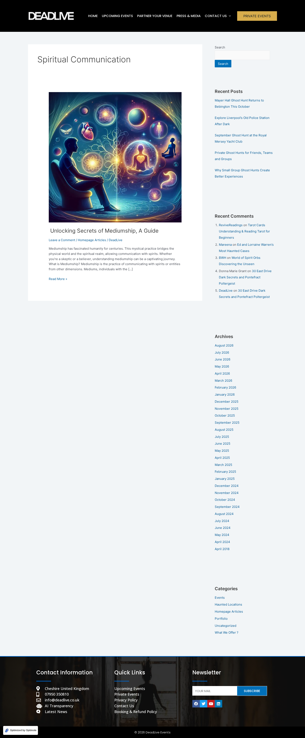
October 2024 (225, 500)
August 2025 (224, 430)
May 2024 (222, 535)
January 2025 (225, 479)
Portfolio (221, 619)
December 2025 (226, 402)
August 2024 (224, 514)
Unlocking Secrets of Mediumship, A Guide (104, 230)
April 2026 (222, 373)
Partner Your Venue (154, 16)
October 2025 (225, 415)
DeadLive (226, 290)
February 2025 (225, 472)
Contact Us (216, 16)
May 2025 (222, 451)
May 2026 (222, 366)
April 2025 (222, 458)
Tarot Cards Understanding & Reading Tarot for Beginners (244, 231)
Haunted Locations (228, 604)
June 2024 (223, 528)
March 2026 (223, 381)
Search (220, 47)
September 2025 (227, 423)
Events (220, 598)
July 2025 (222, 437)
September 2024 (227, 507)
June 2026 (222, 359)
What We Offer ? (226, 632)
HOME (93, 16)
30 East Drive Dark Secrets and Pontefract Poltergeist (245, 277)
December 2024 (227, 486)
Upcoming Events (117, 16)
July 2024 (222, 521)
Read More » (58, 278)
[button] (229, 16)
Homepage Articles (92, 240)
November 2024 (227, 493)
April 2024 (222, 542)
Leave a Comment (62, 240)
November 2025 (226, 409)
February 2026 (225, 387)
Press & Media (189, 16)
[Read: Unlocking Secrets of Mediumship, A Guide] (115, 157)
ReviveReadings (231, 225)
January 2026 (225, 394)
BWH (222, 258)
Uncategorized (225, 626)
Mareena (225, 245)
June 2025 (222, 444)
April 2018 (222, 549)
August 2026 (224, 345)
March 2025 (223, 465)
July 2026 (222, 352)
